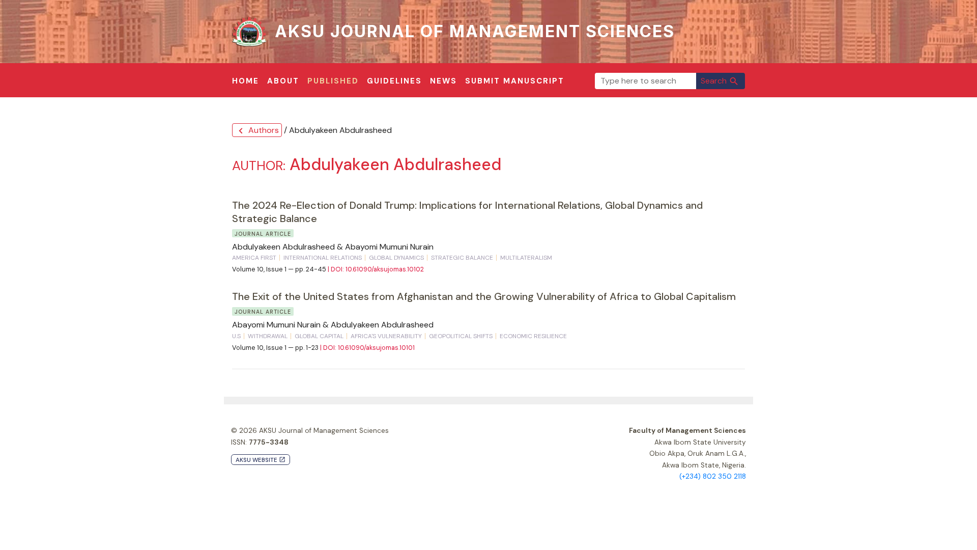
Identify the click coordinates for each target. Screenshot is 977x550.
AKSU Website (260, 460)
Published (333, 81)
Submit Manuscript (514, 81)
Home (245, 81)
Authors (257, 130)
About (283, 81)
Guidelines (394, 81)
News (443, 81)
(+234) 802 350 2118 (712, 476)
